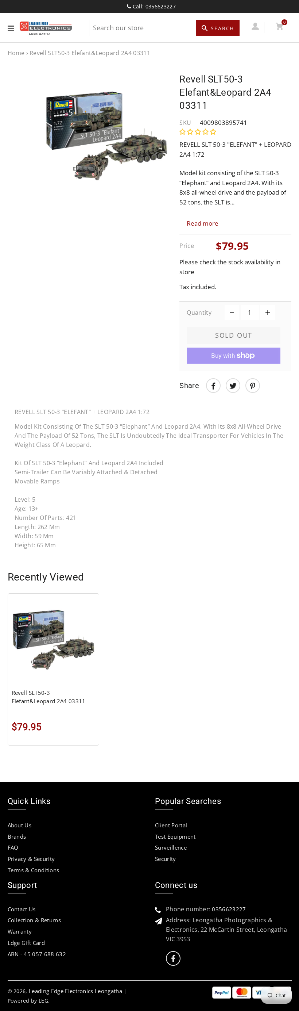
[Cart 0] (279, 27)
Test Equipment (175, 836)
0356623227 (229, 909)
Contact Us (22, 909)
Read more (202, 223)
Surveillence (171, 847)
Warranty (20, 931)
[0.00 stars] (198, 131)
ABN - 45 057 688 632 (37, 954)
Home (16, 53)
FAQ (13, 847)
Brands (17, 836)
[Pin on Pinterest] (252, 385)
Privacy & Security (31, 858)
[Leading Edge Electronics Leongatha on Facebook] (173, 959)
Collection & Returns (34, 920)
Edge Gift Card (26, 942)
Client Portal (171, 825)
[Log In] (255, 27)
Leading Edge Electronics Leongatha (75, 991)
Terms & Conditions (33, 870)
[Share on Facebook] (213, 385)
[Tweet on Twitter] (233, 385)
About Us (20, 825)
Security (165, 858)
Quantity (199, 313)
